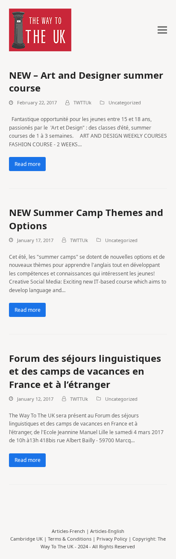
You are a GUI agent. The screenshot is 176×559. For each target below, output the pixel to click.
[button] (162, 30)
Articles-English (107, 531)
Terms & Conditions (69, 538)
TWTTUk (82, 102)
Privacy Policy (112, 538)
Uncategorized (125, 102)
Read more (28, 164)
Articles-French (68, 531)
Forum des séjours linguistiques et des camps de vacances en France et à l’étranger (85, 371)
